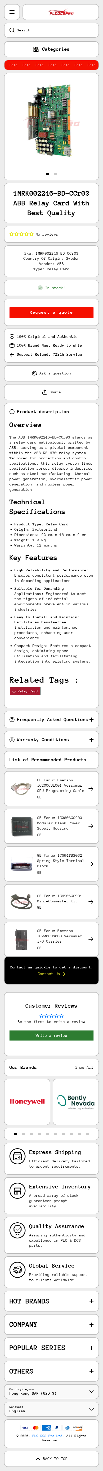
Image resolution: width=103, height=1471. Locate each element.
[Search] (9, 30)
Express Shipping (55, 1152)
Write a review (51, 1035)
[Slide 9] (79, 1134)
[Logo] (60, 12)
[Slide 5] (47, 1134)
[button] (22, 234)
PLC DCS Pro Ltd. (48, 1436)
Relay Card (28, 691)
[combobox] (51, 30)
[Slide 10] (87, 1134)
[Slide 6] (55, 1134)
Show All (85, 1067)
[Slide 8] (71, 1134)
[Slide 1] (47, 174)
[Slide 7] (63, 1134)
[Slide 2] (55, 174)
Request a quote (51, 312)
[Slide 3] (31, 1134)
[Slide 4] (39, 1134)
